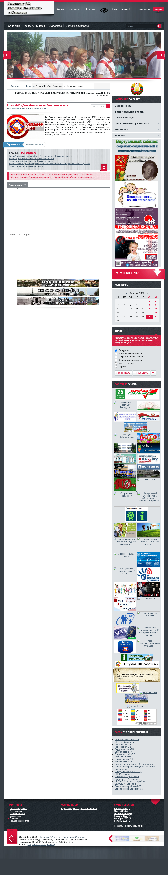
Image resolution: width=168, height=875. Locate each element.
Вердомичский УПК (124, 749)
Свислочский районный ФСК (129, 789)
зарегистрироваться (43, 177)
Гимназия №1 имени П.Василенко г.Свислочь (29, 8)
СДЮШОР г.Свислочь (125, 784)
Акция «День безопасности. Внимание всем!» (31, 158)
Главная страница (18, 808)
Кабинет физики (16, 86)
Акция (43, 108)
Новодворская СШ (124, 759)
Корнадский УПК (123, 757)
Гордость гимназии (34, 25)
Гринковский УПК (123, 744)
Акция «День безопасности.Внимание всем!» (31, 161)
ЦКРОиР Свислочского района (130, 781)
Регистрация (16, 811)
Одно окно (14, 25)
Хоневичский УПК (123, 761)
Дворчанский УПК (123, 752)
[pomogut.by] (148, 692)
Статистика (15, 816)
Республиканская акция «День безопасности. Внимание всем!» (40, 156)
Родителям (33, 108)
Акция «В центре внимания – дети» (26, 166)
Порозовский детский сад (127, 776)
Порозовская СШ (123, 747)
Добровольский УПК (125, 754)
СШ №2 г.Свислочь (124, 742)
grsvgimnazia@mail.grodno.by (41, 844)
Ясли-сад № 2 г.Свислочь (127, 779)
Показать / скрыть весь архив (129, 826)
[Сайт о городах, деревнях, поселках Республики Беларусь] (137, 706)
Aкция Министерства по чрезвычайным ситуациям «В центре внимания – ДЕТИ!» (49, 163)
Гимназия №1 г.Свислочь (127, 739)
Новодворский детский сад (128, 771)
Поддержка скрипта (19, 821)
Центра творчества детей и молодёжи (134, 764)
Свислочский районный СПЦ (129, 786)
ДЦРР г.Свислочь (123, 774)
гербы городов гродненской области (79, 808)
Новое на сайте (17, 813)
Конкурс (30, 86)
